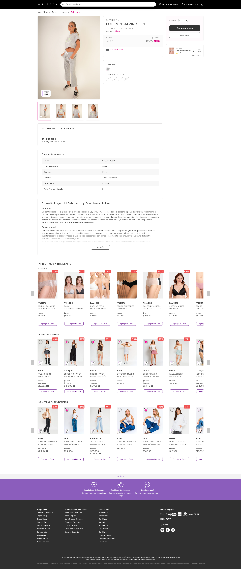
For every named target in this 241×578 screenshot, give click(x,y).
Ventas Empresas (43, 525)
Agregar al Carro (47, 324)
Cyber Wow (103, 542)
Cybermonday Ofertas (107, 539)
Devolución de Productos (74, 529)
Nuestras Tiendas (43, 529)
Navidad (102, 522)
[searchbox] (111, 4)
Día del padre (103, 519)
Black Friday (103, 525)
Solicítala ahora (116, 50)
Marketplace (103, 516)
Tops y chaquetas (59, 12)
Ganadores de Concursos (74, 519)
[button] (202, 4)
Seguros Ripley (42, 522)
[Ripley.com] (49, 4)
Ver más (100, 247)
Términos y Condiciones (73, 512)
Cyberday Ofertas (105, 535)
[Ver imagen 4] (93, 110)
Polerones (75, 12)
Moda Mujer (43, 12)
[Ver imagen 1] (45, 110)
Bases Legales (70, 516)
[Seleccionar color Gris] (108, 69)
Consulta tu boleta (71, 525)
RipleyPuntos (103, 512)
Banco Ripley (42, 519)
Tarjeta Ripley (42, 516)
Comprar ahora (185, 28)
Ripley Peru (41, 535)
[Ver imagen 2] (61, 110)
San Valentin (103, 529)
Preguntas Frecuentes (73, 522)
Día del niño (103, 532)
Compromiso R (42, 539)
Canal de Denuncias (72, 532)
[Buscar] (63, 4)
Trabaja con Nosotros (45, 512)
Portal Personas (43, 542)
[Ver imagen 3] (77, 110)
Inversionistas (42, 532)
